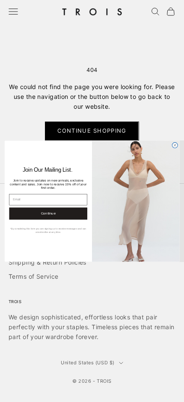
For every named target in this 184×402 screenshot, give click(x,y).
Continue (48, 213)
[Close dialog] (175, 145)
